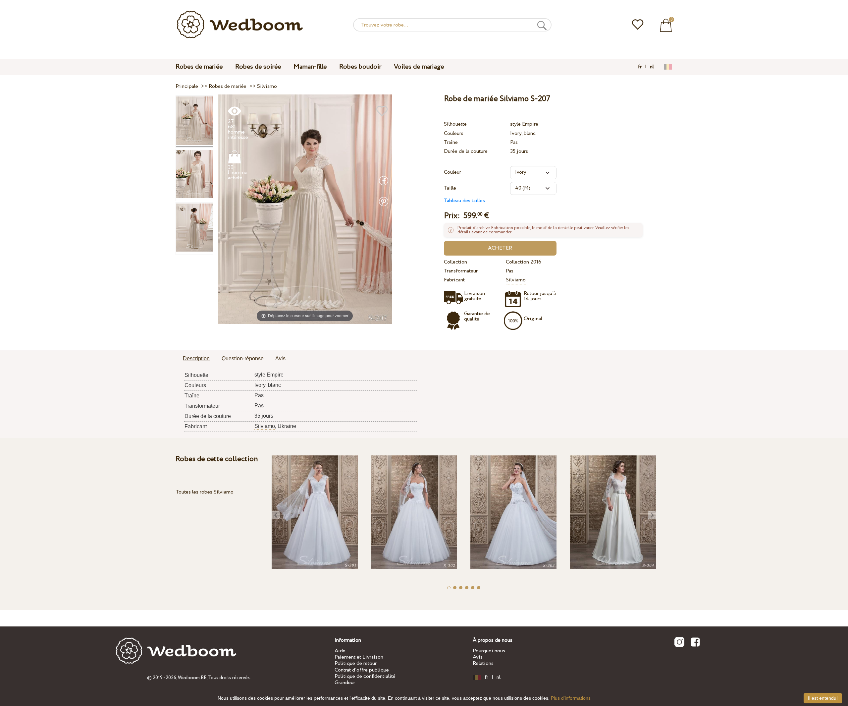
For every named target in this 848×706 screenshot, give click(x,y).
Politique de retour (356, 663)
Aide (340, 651)
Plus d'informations (571, 698)
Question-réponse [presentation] (243, 358)
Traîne (451, 142)
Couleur (452, 172)
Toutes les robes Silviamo (205, 492)
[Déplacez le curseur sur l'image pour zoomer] (305, 208)
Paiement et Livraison (359, 657)
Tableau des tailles (464, 201)
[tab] (196, 359)
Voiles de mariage (419, 67)
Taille (450, 188)
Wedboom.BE (192, 678)
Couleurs (453, 133)
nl (652, 67)
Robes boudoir (360, 67)
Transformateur (461, 271)
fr (640, 67)
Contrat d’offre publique (362, 670)
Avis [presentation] (280, 358)
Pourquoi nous (489, 651)
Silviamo (516, 280)
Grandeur (345, 682)
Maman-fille (310, 67)
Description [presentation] (196, 358)
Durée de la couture (466, 151)
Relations (483, 663)
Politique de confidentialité (365, 676)
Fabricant (454, 280)
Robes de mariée (199, 67)
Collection (455, 262)
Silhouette (455, 124)
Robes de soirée (258, 67)
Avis (478, 657)
